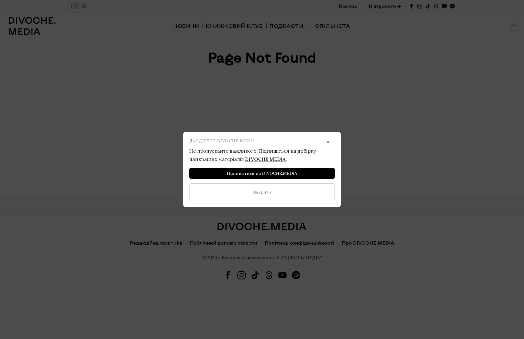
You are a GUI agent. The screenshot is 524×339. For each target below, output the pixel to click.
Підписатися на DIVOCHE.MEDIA (262, 173)
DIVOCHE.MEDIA (265, 159)
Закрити (262, 192)
